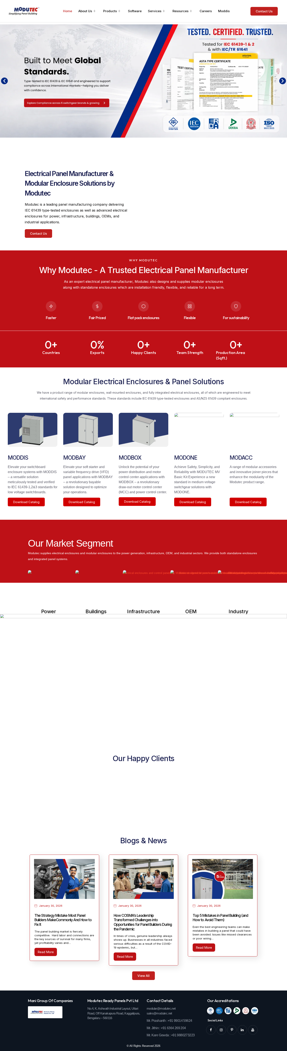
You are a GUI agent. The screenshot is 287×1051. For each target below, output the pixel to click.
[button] (4, 81)
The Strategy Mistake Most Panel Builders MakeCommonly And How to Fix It (62, 920)
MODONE (185, 458)
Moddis (224, 11)
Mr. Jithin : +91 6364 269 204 (166, 1028)
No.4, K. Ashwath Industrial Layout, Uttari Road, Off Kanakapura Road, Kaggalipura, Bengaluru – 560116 (113, 1013)
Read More (46, 952)
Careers (206, 11)
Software (135, 11)
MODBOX (130, 458)
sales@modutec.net (159, 1013)
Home (67, 11)
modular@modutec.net (161, 1008)
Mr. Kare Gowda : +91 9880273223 (171, 1035)
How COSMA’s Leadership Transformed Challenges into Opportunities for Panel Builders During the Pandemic (143, 922)
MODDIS (18, 458)
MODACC (241, 458)
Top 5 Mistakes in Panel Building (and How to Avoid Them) (220, 917)
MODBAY (74, 458)
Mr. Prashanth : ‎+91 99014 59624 (169, 1020)
